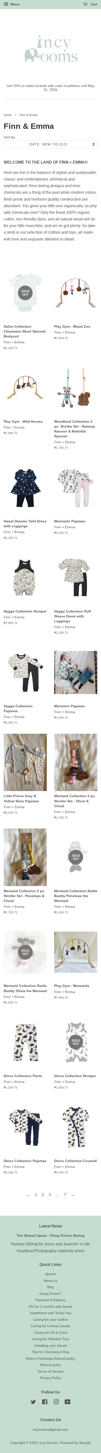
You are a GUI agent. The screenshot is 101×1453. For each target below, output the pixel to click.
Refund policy (50, 1365)
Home (8, 115)
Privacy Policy (50, 1378)
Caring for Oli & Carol (50, 1332)
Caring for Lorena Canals (50, 1326)
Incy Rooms (48, 1443)
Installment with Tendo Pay (50, 1313)
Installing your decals (50, 1345)
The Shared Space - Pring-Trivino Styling (51, 1235)
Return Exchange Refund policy (50, 1358)
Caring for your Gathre (50, 1319)
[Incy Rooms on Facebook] (45, 1403)
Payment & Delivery (50, 1300)
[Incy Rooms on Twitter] (33, 1403)
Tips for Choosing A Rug (50, 1352)
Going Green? (50, 1294)
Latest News (50, 1226)
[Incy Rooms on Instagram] (56, 1403)
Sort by (9, 137)
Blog (50, 1287)
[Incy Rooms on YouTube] (67, 1403)
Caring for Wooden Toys (50, 1339)
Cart (93, 4)
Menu (15, 4)
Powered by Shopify (75, 1443)
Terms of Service (50, 1371)
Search (50, 1274)
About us (50, 1281)
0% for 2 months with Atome (50, 1307)
